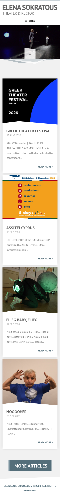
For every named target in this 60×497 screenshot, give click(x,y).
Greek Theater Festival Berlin (29, 131)
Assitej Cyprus (20, 228)
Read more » (45, 166)
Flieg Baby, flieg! (22, 320)
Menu (31, 20)
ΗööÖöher (16, 412)
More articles (30, 466)
